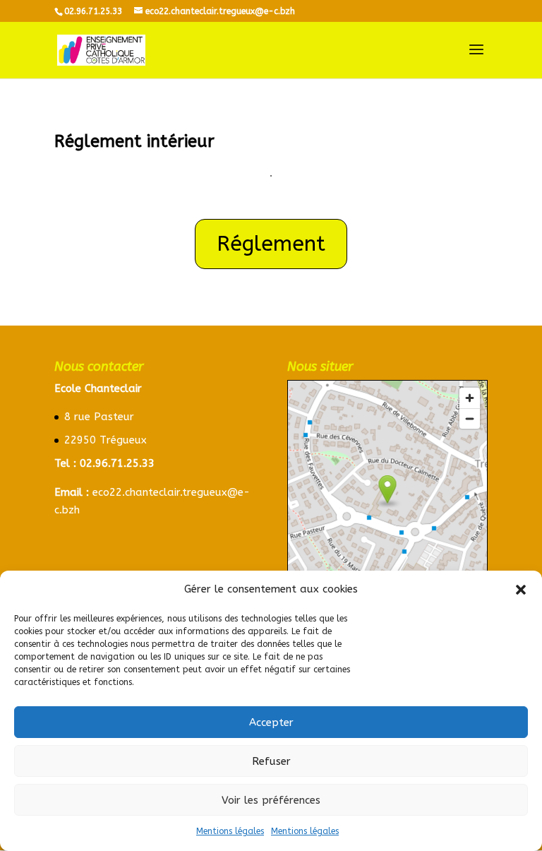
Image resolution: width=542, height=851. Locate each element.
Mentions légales (230, 831)
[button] (521, 590)
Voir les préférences (271, 800)
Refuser (271, 761)
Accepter (271, 722)
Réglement (271, 243)
